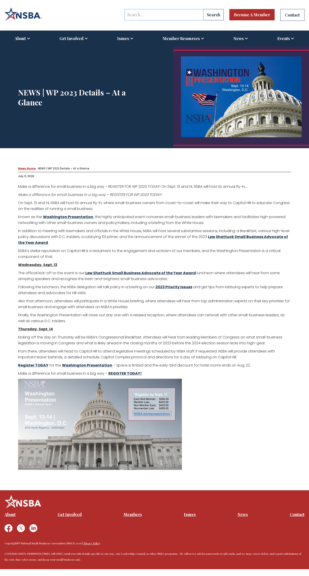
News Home (27, 168)
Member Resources (181, 38)
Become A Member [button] (252, 14)
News (243, 514)
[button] (22, 38)
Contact (297, 514)
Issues (123, 38)
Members (133, 514)
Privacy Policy (91, 543)
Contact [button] (292, 15)
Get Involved (71, 38)
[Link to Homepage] (23, 14)
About (20, 38)
